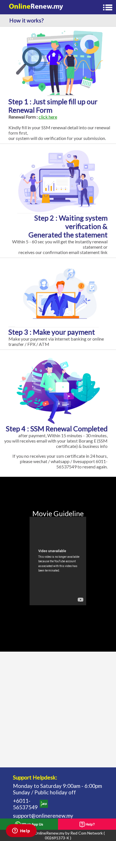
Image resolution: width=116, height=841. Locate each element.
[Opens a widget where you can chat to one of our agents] (21, 831)
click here (48, 116)
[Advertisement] (58, 709)
